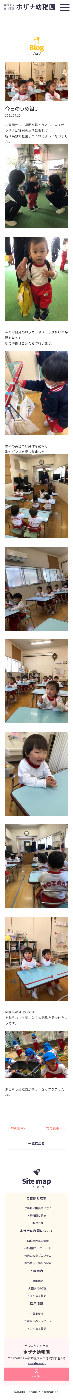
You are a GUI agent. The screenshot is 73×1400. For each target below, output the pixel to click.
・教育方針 (36, 1223)
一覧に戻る (36, 1143)
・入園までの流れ (36, 1288)
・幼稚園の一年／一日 (36, 1248)
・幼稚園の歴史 (36, 1215)
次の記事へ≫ (56, 1128)
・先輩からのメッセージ (37, 1321)
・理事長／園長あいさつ (37, 1208)
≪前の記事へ (17, 1128)
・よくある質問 (36, 1296)
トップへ (36, 1376)
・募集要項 (36, 1281)
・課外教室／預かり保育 (37, 1263)
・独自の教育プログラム (37, 1256)
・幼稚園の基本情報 (36, 1241)
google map (36, 1363)
